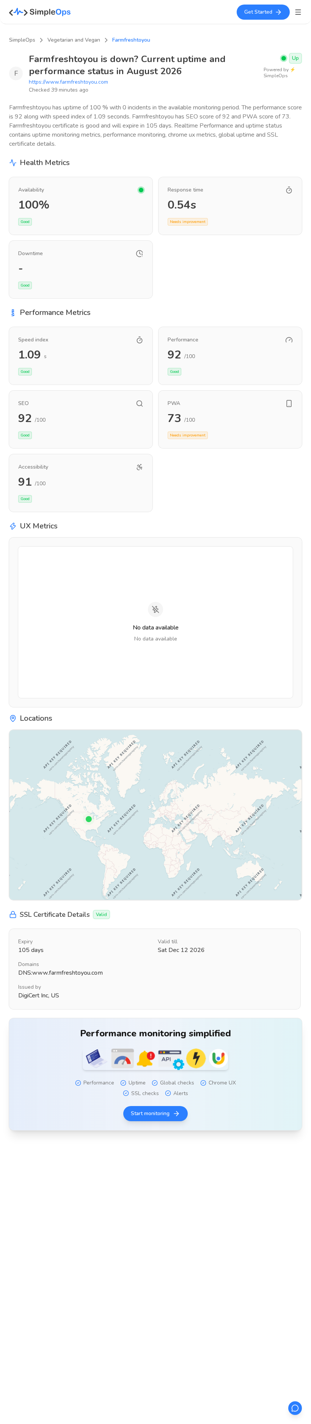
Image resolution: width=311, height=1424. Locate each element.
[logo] (40, 12)
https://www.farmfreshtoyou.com (68, 82)
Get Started (258, 12)
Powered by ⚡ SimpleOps (279, 73)
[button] (89, 819)
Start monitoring (150, 1113)
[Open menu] (298, 12)
